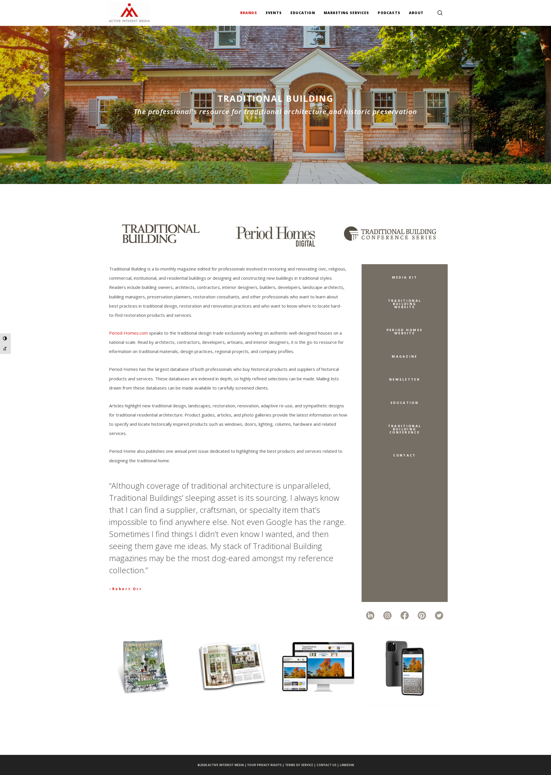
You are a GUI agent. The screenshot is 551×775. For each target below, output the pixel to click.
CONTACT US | (328, 765)
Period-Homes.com (128, 333)
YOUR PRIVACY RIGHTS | (266, 765)
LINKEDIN (347, 765)
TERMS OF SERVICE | (301, 765)
